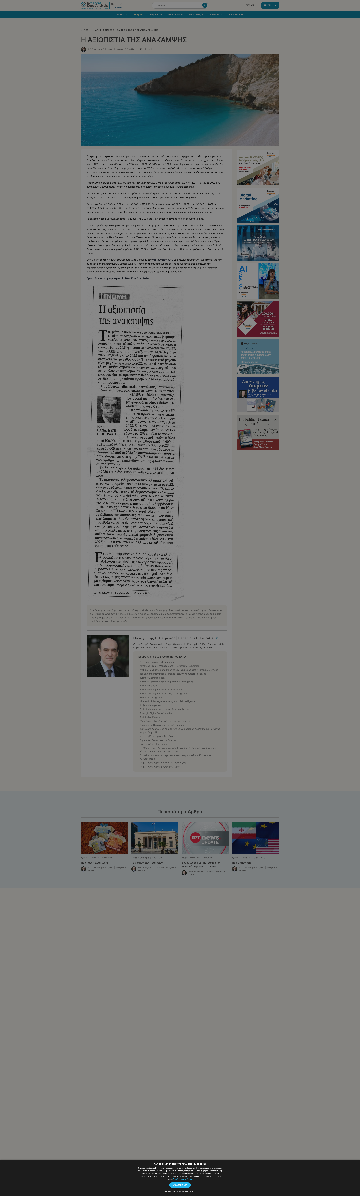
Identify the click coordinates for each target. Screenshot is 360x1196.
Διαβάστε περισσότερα (182, 1179)
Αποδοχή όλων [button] (180, 1185)
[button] (180, 1191)
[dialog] (180, 598)
